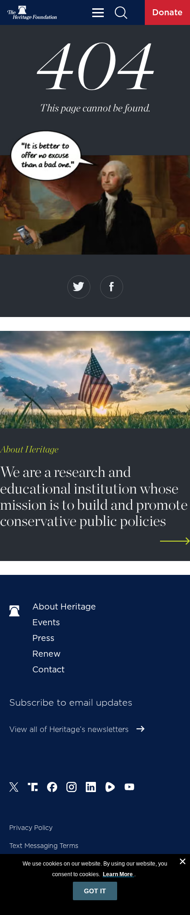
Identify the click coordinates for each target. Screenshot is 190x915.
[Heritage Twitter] (13, 788)
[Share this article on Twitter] (78, 287)
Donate (167, 12)
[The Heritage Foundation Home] (32, 13)
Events (46, 622)
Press (43, 638)
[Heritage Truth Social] (33, 788)
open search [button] (120, 12)
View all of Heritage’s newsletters (69, 729)
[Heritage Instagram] (71, 788)
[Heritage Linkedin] (91, 788)
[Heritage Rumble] (110, 788)
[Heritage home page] (16, 611)
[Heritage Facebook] (52, 788)
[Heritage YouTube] (130, 788)
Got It (95, 891)
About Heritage (64, 606)
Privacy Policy (31, 827)
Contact (48, 669)
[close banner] (182, 863)
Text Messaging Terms (43, 845)
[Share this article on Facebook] (111, 287)
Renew (46, 654)
